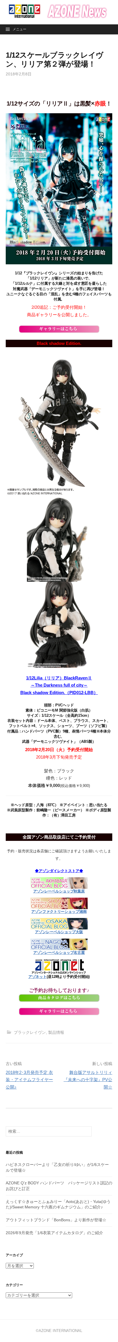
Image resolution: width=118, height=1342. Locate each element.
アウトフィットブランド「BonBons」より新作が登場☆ (56, 1220)
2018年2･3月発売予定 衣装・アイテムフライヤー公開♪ (29, 1079)
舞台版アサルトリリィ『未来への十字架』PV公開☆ (88, 1079)
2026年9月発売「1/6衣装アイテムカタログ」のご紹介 (54, 1232)
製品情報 (56, 1032)
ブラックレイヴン (30, 1032)
